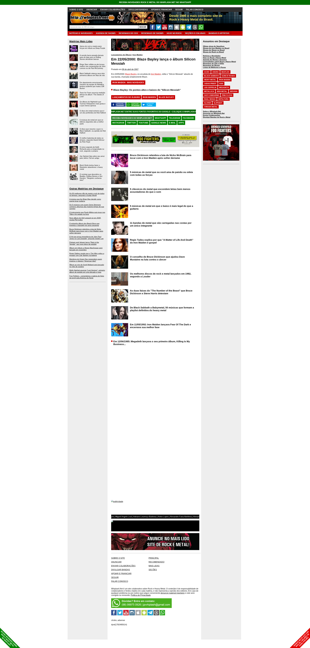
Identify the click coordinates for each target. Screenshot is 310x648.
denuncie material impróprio (173, 593)
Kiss (221, 84)
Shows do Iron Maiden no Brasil (216, 48)
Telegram (174, 118)
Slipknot (218, 103)
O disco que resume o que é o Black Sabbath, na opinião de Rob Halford (93, 131)
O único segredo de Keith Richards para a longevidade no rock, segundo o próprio (92, 149)
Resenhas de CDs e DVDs (213, 63)
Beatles (225, 72)
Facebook (188, 118)
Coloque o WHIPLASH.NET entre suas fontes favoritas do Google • (173, 112)
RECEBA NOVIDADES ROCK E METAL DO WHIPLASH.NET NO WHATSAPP (155, 2)
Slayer (207, 103)
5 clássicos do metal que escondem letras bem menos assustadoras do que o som (160, 190)
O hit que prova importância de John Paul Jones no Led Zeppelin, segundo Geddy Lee (86, 238)
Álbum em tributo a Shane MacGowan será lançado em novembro (85, 249)
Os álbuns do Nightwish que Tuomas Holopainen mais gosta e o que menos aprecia (92, 104)
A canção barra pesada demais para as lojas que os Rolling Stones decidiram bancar (92, 57)
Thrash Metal (210, 107)
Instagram (118, 123)
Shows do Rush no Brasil (213, 52)
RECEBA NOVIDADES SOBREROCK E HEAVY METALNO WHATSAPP (8, 638)
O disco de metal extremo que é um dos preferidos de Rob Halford (93, 112)
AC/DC (206, 72)
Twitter (131, 123)
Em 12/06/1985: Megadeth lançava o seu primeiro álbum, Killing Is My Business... (151, 342)
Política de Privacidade (141, 595)
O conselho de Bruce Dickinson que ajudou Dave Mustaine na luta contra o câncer (157, 258)
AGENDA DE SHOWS (106, 33)
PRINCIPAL (154, 558)
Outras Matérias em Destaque (86, 188)
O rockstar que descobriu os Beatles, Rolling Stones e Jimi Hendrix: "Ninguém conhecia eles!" (91, 177)
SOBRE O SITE (76, 10)
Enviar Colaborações (211, 115)
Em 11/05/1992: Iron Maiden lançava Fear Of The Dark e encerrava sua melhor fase (160, 326)
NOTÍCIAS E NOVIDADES (81, 33)
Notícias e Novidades (212, 56)
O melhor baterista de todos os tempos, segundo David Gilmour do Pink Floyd (92, 140)
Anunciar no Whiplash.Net (214, 113)
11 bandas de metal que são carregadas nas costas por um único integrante (160, 224)
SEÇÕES (195, 33)
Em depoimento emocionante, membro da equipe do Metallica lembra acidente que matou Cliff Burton (92, 85)
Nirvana (233, 91)
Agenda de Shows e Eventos (215, 60)
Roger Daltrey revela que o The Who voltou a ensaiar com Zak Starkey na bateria (86, 254)
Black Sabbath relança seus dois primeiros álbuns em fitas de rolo (92, 74)
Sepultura (223, 99)
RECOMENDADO (156, 562)
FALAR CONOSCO (194, 10)
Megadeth (224, 87)
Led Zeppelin (210, 87)
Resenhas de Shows (211, 65)
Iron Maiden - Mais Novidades (128, 82)
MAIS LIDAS (154, 566)
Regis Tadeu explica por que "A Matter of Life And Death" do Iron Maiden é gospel (161, 241)
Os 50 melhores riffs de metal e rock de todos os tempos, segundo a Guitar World (86, 194)
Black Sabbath (211, 76)
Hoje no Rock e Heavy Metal (214, 58)
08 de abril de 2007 (130, 69)
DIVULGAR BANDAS (138, 10)
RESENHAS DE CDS (128, 33)
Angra (215, 72)
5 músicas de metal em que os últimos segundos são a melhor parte (92, 122)
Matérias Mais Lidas (81, 41)
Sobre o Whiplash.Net (212, 111)
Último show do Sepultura (213, 46)
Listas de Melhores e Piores (214, 67)
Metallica (209, 91)
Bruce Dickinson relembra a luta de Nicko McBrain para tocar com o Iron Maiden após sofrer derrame (86, 231)
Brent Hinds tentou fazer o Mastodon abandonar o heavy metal (91, 167)
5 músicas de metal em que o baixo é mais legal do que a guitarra (161, 207)
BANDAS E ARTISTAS (219, 33)
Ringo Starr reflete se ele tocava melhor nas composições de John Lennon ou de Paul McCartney (92, 66)
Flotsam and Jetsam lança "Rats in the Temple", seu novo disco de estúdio (84, 243)
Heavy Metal (210, 80)
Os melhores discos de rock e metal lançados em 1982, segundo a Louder (160, 275)
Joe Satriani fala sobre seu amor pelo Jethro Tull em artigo (92, 157)
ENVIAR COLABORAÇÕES (112, 10)
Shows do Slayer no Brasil (214, 50)
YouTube (143, 123)
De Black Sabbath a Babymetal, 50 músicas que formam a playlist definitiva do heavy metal (162, 309)
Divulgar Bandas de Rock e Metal (216, 117)
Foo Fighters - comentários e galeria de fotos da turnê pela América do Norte (86, 277)
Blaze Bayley (130, 74)
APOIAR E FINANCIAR (161, 10)
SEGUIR (179, 10)
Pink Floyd (227, 95)
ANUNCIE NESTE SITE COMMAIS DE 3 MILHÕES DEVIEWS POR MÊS (301, 639)
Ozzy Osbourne (211, 95)
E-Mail (172, 123)
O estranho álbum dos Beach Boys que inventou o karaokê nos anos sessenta (84, 224)
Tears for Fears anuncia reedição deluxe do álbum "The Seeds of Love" (92, 94)
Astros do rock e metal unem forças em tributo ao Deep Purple (92, 47)
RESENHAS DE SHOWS (152, 33)
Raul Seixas (209, 99)
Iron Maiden (138, 55)
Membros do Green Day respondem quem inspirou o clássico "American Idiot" (85, 260)
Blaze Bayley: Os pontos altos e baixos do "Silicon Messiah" (147, 90)
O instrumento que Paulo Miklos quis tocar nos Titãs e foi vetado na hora (87, 213)
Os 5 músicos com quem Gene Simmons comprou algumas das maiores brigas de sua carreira (86, 207)
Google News (158, 123)
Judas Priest (210, 84)
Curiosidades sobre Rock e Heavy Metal (219, 62)
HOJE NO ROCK (174, 33)
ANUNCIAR (91, 10)
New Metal (222, 91)
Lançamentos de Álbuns (121, 55)
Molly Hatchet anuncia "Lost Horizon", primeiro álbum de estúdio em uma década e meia (87, 271)
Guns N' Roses (228, 76)
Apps (181, 123)
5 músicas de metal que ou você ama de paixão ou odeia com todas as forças (161, 173)
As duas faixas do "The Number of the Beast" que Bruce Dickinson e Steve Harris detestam (161, 292)
